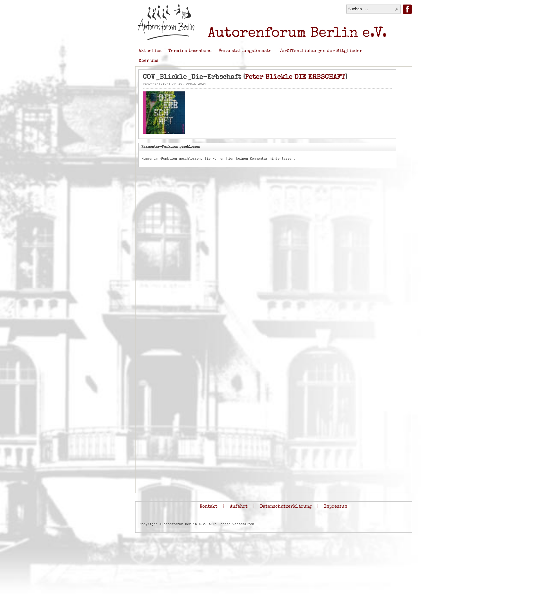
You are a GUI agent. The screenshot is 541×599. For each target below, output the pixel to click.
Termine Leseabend (190, 51)
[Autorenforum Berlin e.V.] (166, 39)
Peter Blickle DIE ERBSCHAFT (295, 77)
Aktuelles (150, 51)
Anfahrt (239, 506)
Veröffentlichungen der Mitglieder (320, 51)
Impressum (335, 506)
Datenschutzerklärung (286, 506)
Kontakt (209, 506)
